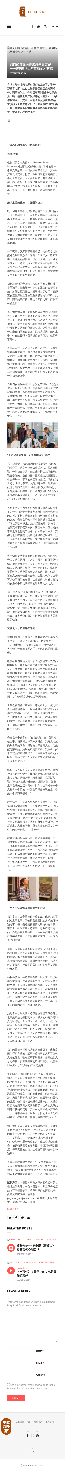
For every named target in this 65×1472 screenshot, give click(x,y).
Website (40, 1375)
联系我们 (19, 1422)
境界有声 (38, 1422)
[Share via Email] (28, 1217)
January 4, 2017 (24, 1254)
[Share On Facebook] (16, 1217)
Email (40, 1363)
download (23, 1268)
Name (40, 1351)
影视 (12, 1209)
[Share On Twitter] (10, 1217)
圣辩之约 (49, 1422)
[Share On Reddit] (22, 1217)
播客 (29, 1422)
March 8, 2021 (23, 1280)
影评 (16, 1209)
